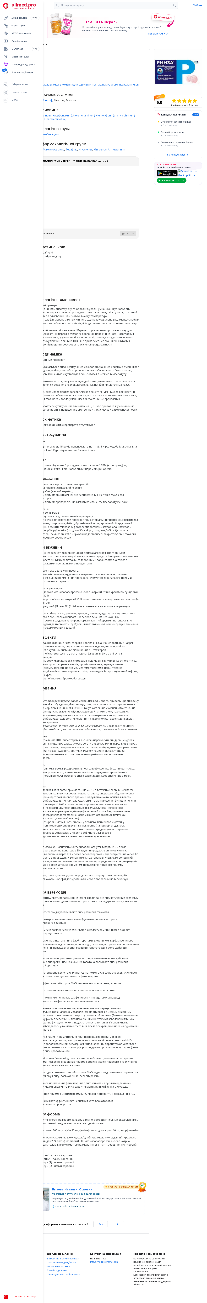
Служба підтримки (57, 1270)
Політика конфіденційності (61, 1262)
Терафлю (71, 149)
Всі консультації (176, 154)
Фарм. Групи (18, 25)
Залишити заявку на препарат (63, 1258)
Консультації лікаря (22, 72)
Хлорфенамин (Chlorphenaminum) (74, 115)
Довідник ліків (24, 17)
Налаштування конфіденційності (64, 1274)
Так (100, 1224)
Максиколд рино (53, 149)
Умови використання (58, 1266)
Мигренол (100, 149)
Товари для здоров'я (23, 64)
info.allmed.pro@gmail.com (104, 1261)
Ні (117, 1224)
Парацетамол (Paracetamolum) (46, 119)
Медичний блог (20, 56)
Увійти (197, 5)
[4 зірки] (189, 100)
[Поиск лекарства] (174, 5)
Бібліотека (24, 48)
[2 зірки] (179, 100)
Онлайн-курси (19, 41)
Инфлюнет (85, 149)
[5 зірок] (194, 100)
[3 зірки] (184, 100)
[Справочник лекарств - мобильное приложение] (55, 276)
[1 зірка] (174, 100)
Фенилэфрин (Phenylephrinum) (115, 115)
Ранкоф (47, 100)
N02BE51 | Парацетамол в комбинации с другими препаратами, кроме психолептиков (83, 84)
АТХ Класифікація (21, 33)
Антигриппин (116, 149)
